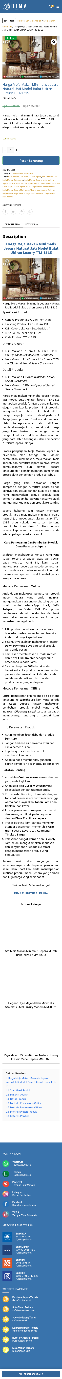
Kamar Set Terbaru (22, 1195)
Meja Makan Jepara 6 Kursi (28, 183)
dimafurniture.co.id (22, 1300)
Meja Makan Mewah (34, 193)
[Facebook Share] (5, 212)
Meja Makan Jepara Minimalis (15, 190)
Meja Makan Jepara (33, 180)
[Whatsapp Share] (30, 212)
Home (21, 20)
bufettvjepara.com (22, 1340)
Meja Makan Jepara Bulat (19, 186)
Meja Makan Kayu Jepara (13, 193)
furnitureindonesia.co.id (24, 1330)
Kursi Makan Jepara (32, 176)
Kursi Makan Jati (15, 176)
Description (13, 224)
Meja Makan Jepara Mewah (44, 186)
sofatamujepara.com (23, 1310)
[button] (54, 42)
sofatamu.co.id (20, 1320)
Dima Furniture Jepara (24, 1205)
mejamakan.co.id (21, 1351)
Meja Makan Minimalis (23, 173)
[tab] (12, 224)
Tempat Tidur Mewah (23, 1185)
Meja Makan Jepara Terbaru (42, 190)
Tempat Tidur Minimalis (24, 1215)
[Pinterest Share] (21, 212)
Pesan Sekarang (31, 160)
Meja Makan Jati (49, 176)
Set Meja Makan (33, 20)
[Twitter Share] (13, 212)
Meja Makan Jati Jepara (12, 180)
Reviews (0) (32, 224)
